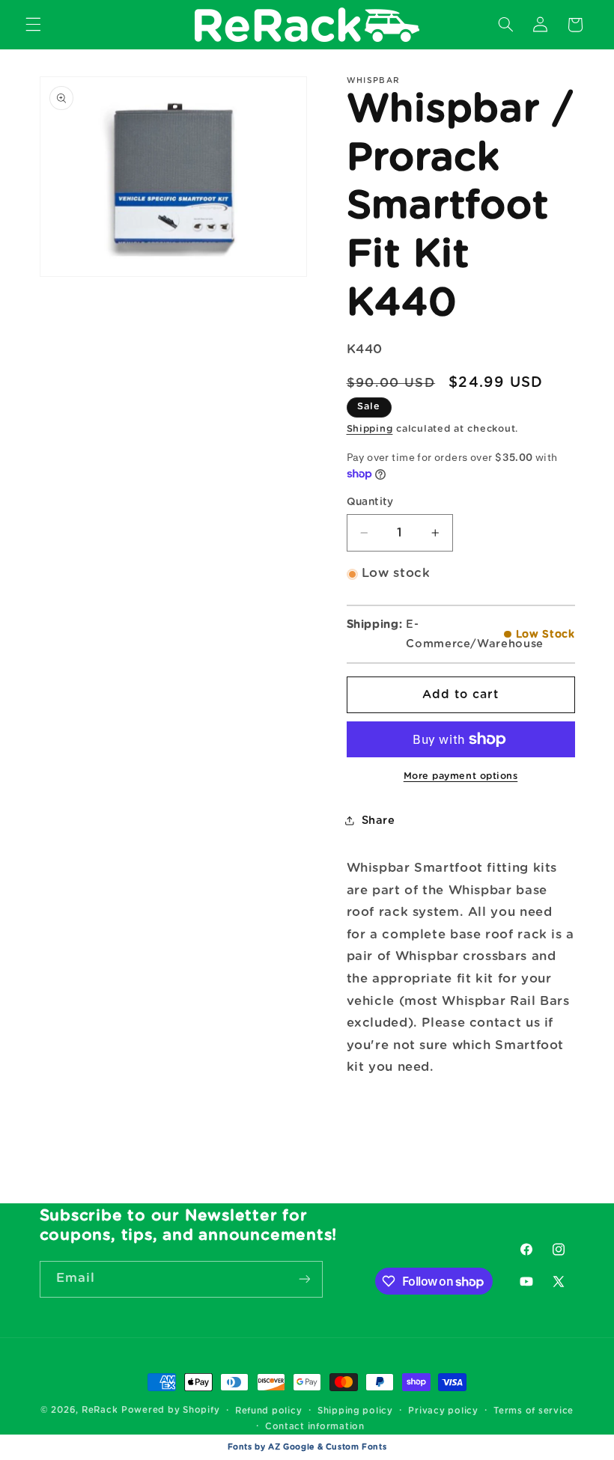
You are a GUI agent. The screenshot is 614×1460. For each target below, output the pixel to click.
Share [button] (378, 820)
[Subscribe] (304, 1279)
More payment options (461, 776)
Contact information (315, 1427)
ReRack (100, 1410)
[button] (33, 24)
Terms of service (533, 1411)
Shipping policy (355, 1411)
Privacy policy (443, 1411)
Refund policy (269, 1411)
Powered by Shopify (170, 1410)
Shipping (370, 429)
